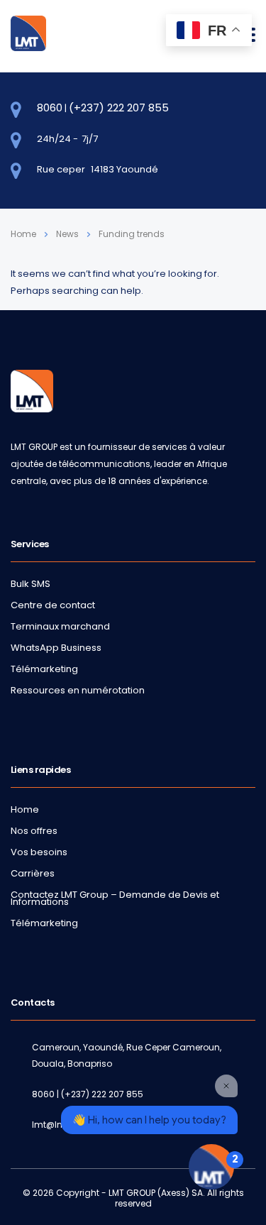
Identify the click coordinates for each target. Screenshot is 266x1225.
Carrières (33, 873)
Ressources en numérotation (78, 690)
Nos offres (34, 831)
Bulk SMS (30, 584)
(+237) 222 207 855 (119, 107)
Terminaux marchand (60, 626)
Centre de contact (53, 605)
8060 (49, 107)
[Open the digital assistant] (211, 1167)
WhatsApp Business (56, 648)
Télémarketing (44, 669)
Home (23, 234)
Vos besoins (39, 852)
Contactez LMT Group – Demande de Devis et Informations (115, 898)
